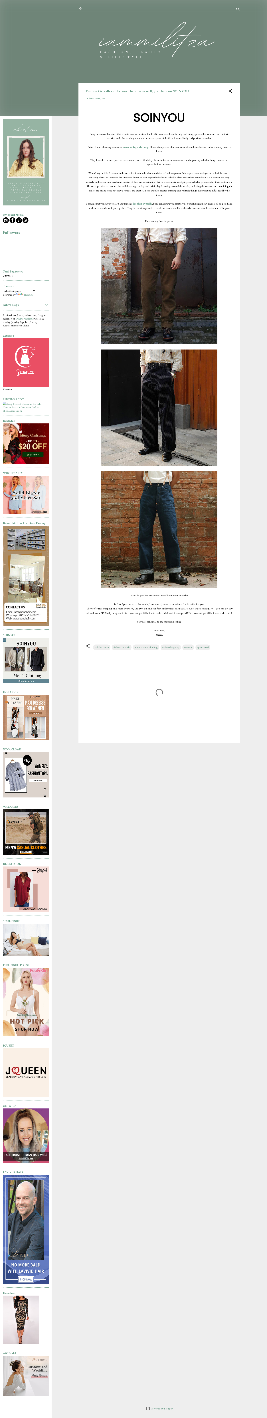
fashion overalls (142, 203)
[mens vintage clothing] (26, 682)
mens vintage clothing (136, 147)
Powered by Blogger (161, 1408)
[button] (230, 91)
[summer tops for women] (26, 796)
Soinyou (188, 647)
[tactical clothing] (26, 853)
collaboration (102, 647)
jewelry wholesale (25, 318)
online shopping (170, 647)
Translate (28, 294)
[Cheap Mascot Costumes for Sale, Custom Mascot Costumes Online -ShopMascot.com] (26, 410)
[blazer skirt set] (26, 513)
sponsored (203, 647)
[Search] (238, 9)
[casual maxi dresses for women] (26, 739)
